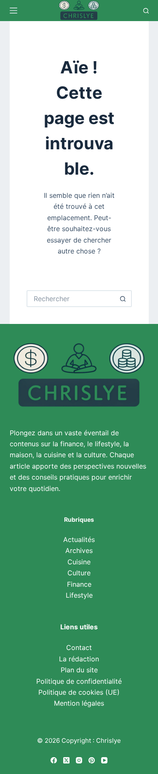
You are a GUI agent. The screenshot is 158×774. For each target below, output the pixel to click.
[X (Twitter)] (66, 760)
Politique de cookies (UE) (79, 692)
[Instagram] (79, 760)
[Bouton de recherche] (123, 298)
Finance (79, 584)
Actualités (79, 539)
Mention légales (79, 703)
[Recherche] (146, 10)
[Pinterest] (91, 760)
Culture (79, 573)
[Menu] (13, 10)
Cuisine (79, 562)
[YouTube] (104, 760)
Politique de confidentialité (79, 681)
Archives (79, 550)
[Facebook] (54, 760)
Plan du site (79, 670)
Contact (79, 647)
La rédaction (79, 659)
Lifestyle (79, 595)
